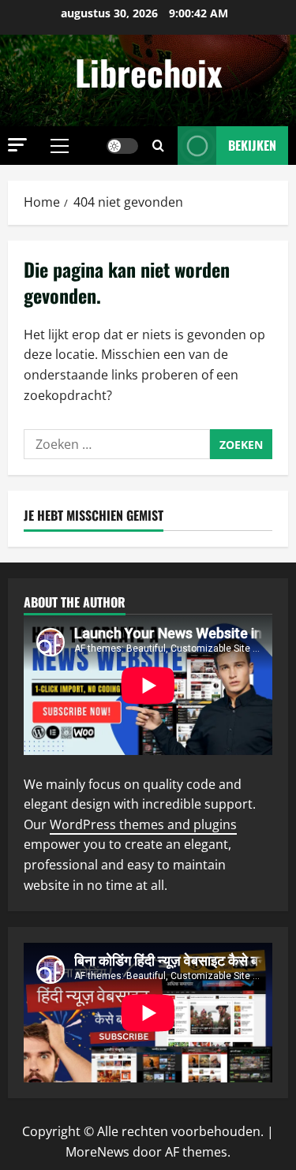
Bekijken (252, 145)
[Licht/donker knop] (122, 146)
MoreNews (97, 1152)
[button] (17, 144)
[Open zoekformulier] (158, 145)
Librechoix (148, 72)
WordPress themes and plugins (143, 824)
